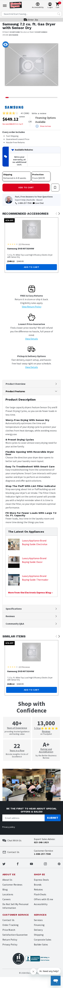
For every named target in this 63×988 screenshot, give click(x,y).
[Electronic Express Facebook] (17, 863)
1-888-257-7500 (24, 203)
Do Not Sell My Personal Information (15, 906)
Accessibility (40, 904)
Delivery (38, 929)
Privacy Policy (9, 944)
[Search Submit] (58, 14)
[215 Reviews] (12, 244)
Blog (5, 889)
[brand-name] (14, 107)
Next (59, 213)
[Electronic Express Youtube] (31, 863)
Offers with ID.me (43, 899)
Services (38, 920)
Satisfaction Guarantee (15, 934)
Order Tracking (10, 924)
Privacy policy (8, 827)
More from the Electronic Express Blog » (30, 592)
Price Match (8, 929)
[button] (6, 67)
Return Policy (9, 939)
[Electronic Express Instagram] (45, 863)
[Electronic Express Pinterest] (59, 863)
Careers (6, 899)
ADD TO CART (26, 187)
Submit (52, 817)
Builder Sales (41, 944)
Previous (56, 213)
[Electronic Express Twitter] (3, 863)
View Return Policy (31, 306)
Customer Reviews (12, 884)
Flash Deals (40, 894)
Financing (39, 924)
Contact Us (8, 920)
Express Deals (41, 879)
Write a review (39, 113)
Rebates (38, 889)
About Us (7, 879)
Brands (37, 884)
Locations (7, 894)
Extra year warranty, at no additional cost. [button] (19, 161)
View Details (31, 338)
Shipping (39, 934)
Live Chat (39, 203)
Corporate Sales (42, 939)
